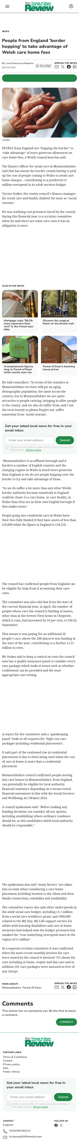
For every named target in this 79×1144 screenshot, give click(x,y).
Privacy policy (11, 1064)
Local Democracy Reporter (20, 63)
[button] (7, 6)
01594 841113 (21, 1130)
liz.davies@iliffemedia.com (25, 1136)
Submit (65, 440)
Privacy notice (33, 450)
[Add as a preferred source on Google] (43, 66)
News (5, 31)
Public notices (11, 1071)
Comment (66, 1022)
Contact (7, 1060)
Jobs (5, 1068)
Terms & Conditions (15, 1057)
